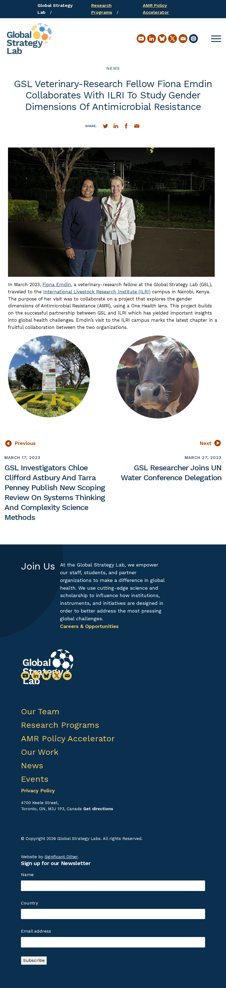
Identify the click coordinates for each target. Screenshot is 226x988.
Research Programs (60, 725)
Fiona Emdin (56, 284)
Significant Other (61, 856)
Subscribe (34, 960)
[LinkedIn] (151, 38)
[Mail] (183, 38)
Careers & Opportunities (89, 626)
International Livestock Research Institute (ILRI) (96, 291)
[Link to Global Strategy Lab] (48, 667)
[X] (172, 38)
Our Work (39, 752)
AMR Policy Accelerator (68, 738)
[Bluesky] (162, 38)
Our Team (40, 711)
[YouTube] (141, 38)
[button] (216, 38)
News (113, 68)
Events (35, 779)
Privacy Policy (38, 790)
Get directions (98, 808)
